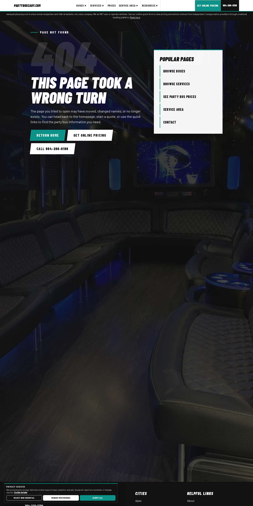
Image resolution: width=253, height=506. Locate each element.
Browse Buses (174, 71)
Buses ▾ (81, 5)
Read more (135, 17)
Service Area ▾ (128, 5)
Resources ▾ (150, 5)
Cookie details (20, 492)
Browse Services (176, 84)
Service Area (173, 109)
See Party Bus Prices (179, 97)
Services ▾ (97, 5)
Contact (169, 122)
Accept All (98, 498)
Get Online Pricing (207, 5)
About (190, 500)
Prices (112, 5)
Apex (138, 500)
